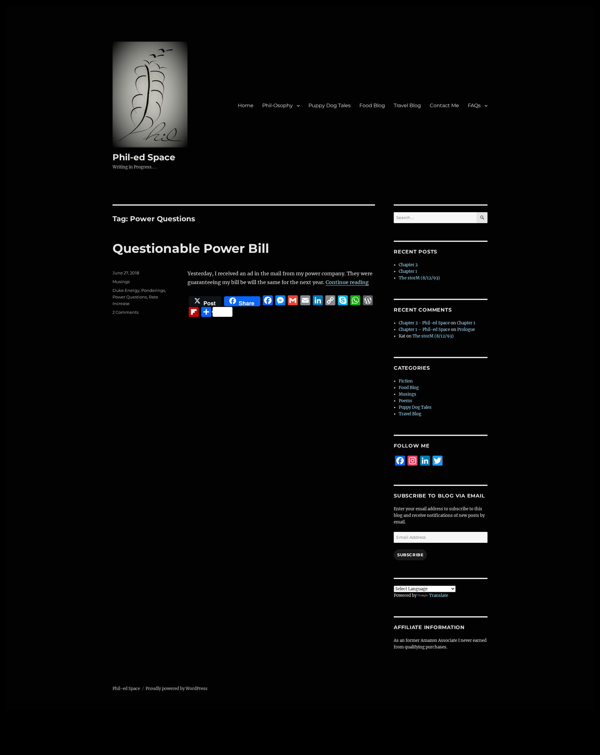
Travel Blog (407, 105)
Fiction (406, 381)
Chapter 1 (408, 271)
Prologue (466, 329)
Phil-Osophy (277, 105)
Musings (121, 281)
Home (245, 105)
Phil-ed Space (143, 157)
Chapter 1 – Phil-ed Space (424, 329)
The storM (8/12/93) (419, 278)
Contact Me (444, 105)
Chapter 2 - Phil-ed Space (424, 323)
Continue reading (347, 282)
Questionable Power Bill (190, 248)
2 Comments (125, 312)
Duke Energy (125, 290)
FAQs (474, 105)
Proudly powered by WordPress (177, 688)
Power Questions (129, 296)
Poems (405, 400)
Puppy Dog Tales (329, 105)
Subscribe (410, 554)
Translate (438, 595)
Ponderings (153, 290)
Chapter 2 (408, 265)
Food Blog (372, 105)
